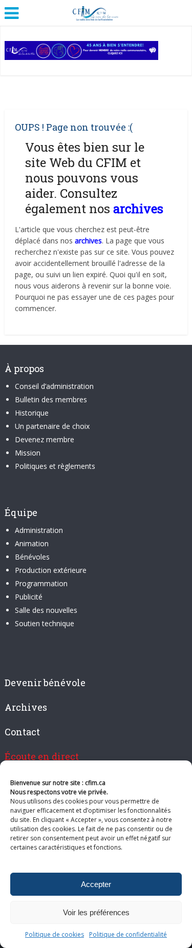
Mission (27, 453)
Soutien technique (44, 623)
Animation (32, 543)
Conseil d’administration (54, 386)
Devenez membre (44, 439)
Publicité (28, 597)
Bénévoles (32, 557)
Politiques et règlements (55, 466)
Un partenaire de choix (52, 426)
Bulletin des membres (51, 399)
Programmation (41, 583)
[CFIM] (96, 12)
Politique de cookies (54, 934)
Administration (39, 530)
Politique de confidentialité (128, 934)
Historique (32, 413)
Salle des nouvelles (46, 610)
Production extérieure (51, 570)
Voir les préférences (96, 912)
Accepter (96, 884)
